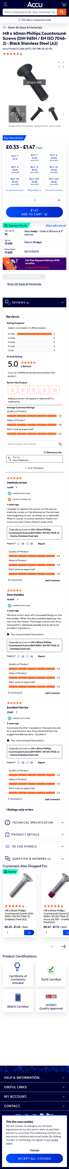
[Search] (61, 12)
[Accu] (34, 4)
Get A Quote (31, 251)
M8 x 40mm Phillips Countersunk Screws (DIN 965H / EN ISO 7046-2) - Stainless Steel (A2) (19, 915)
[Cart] (64, 4)
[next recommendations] (63, 946)
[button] (61, 64)
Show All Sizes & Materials (25, 27)
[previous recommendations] (53, 946)
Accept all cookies (34, 1158)
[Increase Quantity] (10, 200)
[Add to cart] (29, 932)
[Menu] (5, 4)
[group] (34, 82)
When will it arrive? (56, 225)
